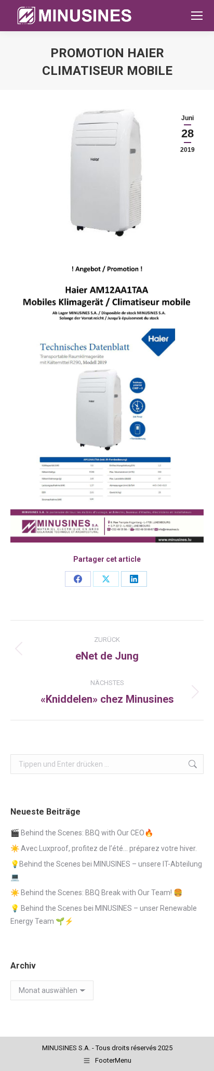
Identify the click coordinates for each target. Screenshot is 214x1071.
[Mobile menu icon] (197, 15)
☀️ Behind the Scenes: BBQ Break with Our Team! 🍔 (96, 892)
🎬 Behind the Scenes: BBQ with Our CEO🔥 (81, 833)
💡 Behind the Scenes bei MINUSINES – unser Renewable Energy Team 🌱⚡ (103, 914)
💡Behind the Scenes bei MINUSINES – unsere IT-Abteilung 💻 (106, 870)
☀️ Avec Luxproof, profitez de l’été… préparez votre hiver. (103, 848)
